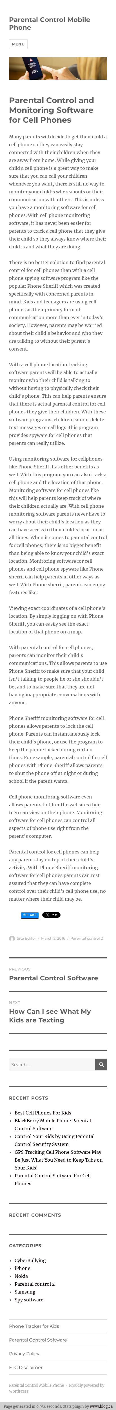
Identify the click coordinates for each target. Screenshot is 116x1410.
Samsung (25, 1292)
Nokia (21, 1276)
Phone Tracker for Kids (34, 1326)
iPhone (22, 1268)
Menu (18, 44)
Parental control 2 (86, 938)
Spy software (29, 1300)
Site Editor (26, 938)
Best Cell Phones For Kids (43, 1113)
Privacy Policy (24, 1353)
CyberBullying (30, 1260)
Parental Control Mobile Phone (36, 1385)
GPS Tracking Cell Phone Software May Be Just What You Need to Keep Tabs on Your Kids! (59, 1160)
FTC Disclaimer (26, 1367)
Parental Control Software (38, 1340)
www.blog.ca (101, 1406)
